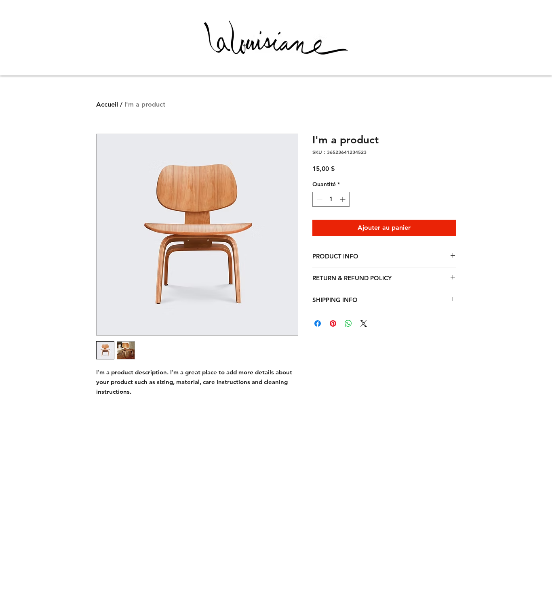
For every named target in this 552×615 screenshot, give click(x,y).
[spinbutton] (331, 199)
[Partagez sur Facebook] (317, 323)
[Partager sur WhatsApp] (348, 323)
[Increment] (343, 199)
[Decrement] (319, 199)
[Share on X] (364, 323)
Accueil (107, 104)
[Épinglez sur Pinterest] (333, 323)
